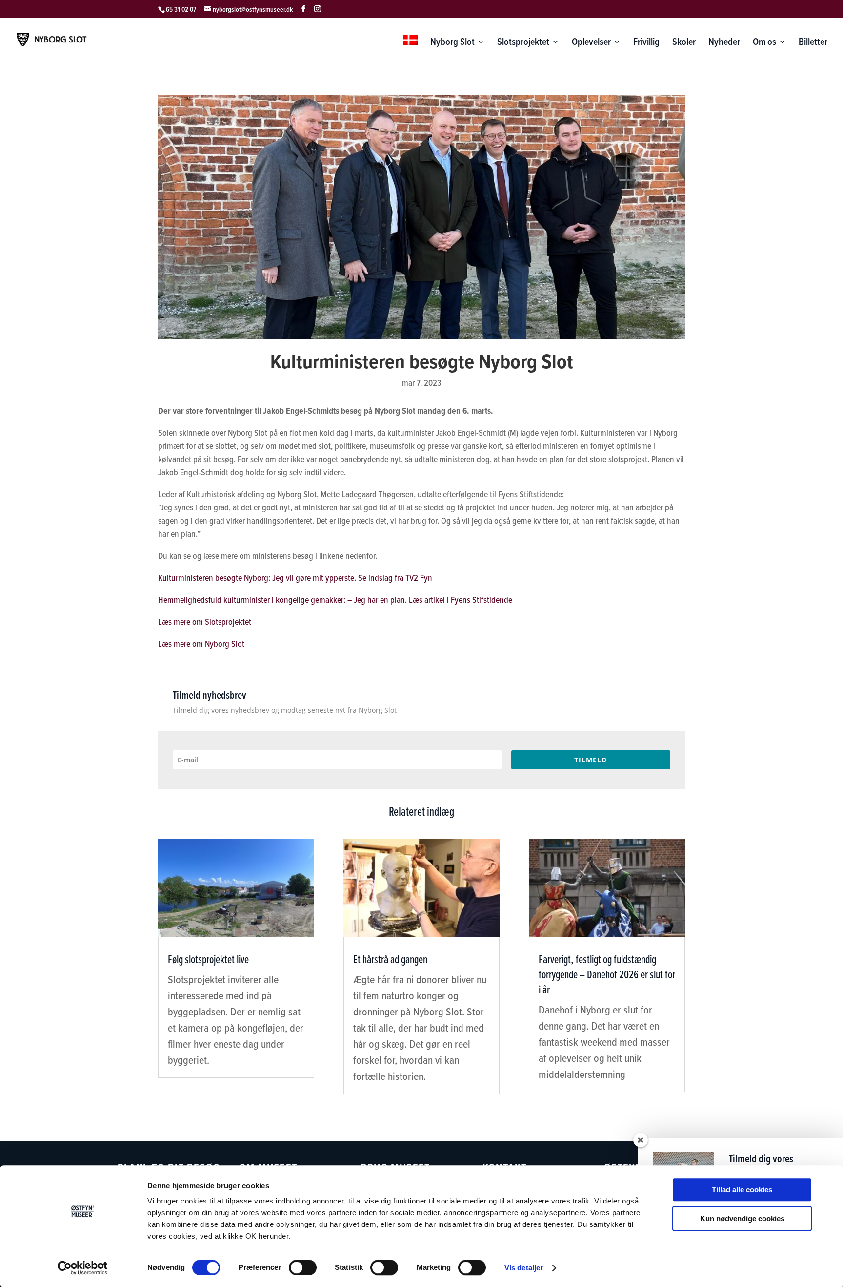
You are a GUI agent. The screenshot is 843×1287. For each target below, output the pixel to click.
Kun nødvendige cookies (742, 1218)
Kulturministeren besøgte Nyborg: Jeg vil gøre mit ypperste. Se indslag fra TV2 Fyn (295, 577)
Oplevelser (591, 43)
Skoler (684, 43)
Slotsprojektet (523, 43)
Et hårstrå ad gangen (390, 959)
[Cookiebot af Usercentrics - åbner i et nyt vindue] (82, 1268)
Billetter (813, 43)
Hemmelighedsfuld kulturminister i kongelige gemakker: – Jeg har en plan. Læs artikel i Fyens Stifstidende (335, 599)
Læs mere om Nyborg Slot (201, 643)
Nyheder (724, 43)
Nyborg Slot (452, 43)
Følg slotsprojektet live (208, 959)
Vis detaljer (523, 1268)
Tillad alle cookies (742, 1189)
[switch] (303, 1267)
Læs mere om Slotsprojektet (204, 621)
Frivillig (646, 43)
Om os (764, 43)
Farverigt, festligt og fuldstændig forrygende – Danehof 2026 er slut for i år (607, 974)
